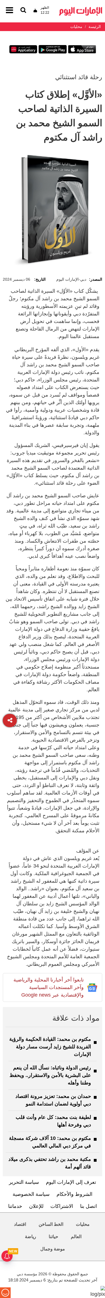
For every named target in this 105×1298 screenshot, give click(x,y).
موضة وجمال (52, 1249)
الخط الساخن (51, 1224)
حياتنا (53, 1236)
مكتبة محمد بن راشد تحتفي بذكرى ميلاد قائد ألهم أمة (49, 1163)
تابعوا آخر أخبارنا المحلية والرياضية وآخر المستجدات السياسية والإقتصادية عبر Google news (48, 987)
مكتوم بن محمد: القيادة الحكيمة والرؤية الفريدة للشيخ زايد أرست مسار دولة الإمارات (50, 1046)
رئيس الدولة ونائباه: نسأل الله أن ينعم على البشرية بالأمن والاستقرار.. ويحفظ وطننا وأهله (50, 1075)
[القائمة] (23, 10)
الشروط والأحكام (74, 1194)
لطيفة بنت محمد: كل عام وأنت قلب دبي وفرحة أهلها (53, 1121)
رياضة (30, 1236)
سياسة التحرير (24, 1182)
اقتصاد (20, 1224)
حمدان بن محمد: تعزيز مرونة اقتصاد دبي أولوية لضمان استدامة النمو (53, 1100)
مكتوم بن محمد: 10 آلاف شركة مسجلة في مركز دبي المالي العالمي (50, 1142)
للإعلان (36, 1206)
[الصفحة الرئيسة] (80, 8)
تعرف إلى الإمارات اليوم (71, 1182)
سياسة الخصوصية (31, 1194)
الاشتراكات (61, 1206)
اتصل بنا (88, 1206)
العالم (76, 1236)
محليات (83, 1224)
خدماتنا (15, 1206)
